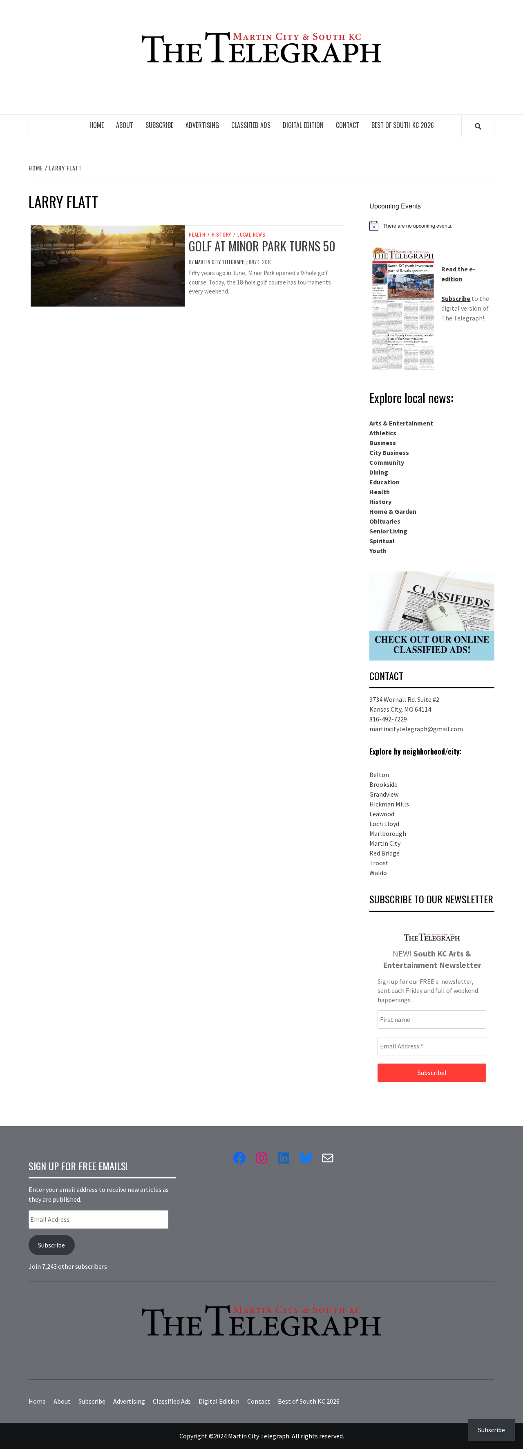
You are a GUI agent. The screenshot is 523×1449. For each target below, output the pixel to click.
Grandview (383, 794)
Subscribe (159, 125)
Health (197, 234)
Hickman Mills (389, 804)
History (222, 234)
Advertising (202, 125)
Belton (379, 774)
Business (382, 443)
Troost (379, 863)
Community (386, 462)
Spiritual (382, 541)
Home (96, 125)
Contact (347, 125)
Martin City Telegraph (220, 261)
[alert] (431, 226)
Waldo (378, 873)
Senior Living (388, 531)
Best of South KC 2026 (402, 125)
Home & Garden (392, 511)
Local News (251, 234)
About (124, 125)
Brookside (383, 784)
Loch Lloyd (384, 824)
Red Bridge (384, 853)
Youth (378, 550)
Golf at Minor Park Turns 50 (262, 246)
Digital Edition (303, 125)
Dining (378, 472)
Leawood (381, 814)
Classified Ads (250, 125)
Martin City (384, 843)
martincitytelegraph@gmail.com (416, 729)
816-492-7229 (388, 719)
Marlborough (387, 833)
